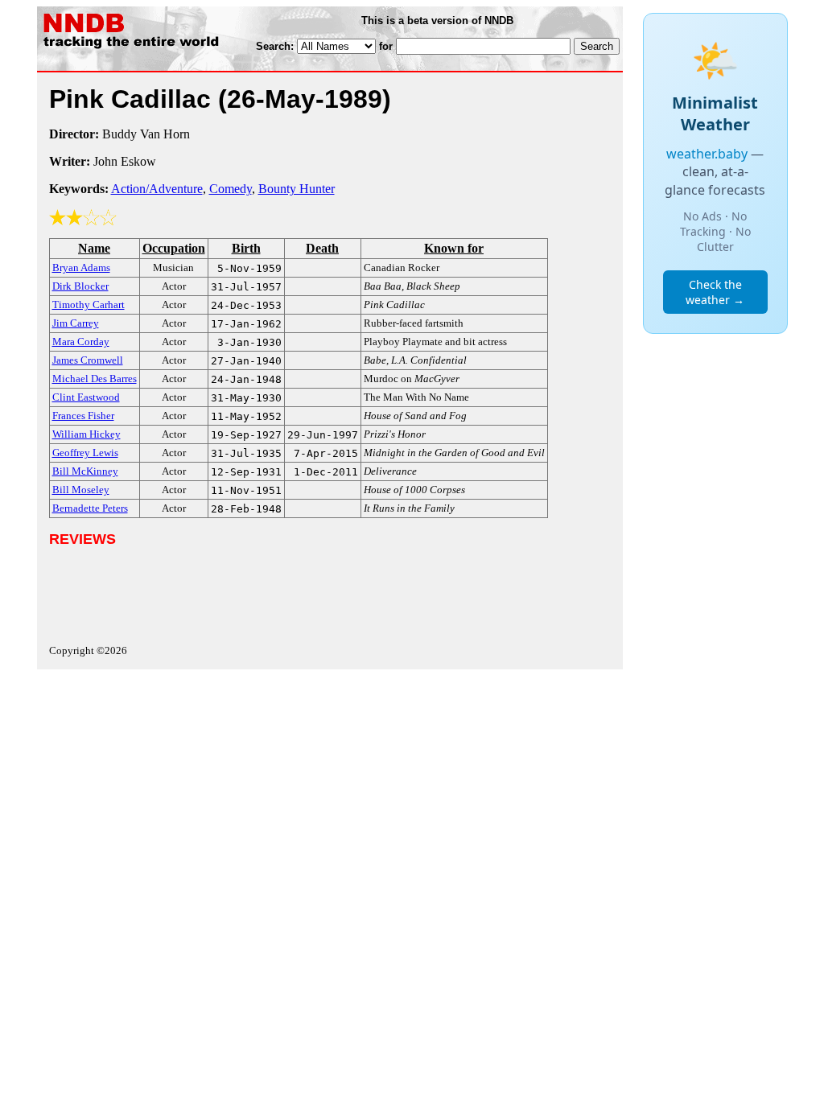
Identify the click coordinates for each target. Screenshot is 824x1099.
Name (94, 248)
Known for (454, 248)
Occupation (173, 248)
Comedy (230, 189)
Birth (246, 248)
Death (322, 248)
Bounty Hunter (296, 189)
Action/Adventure (157, 189)
